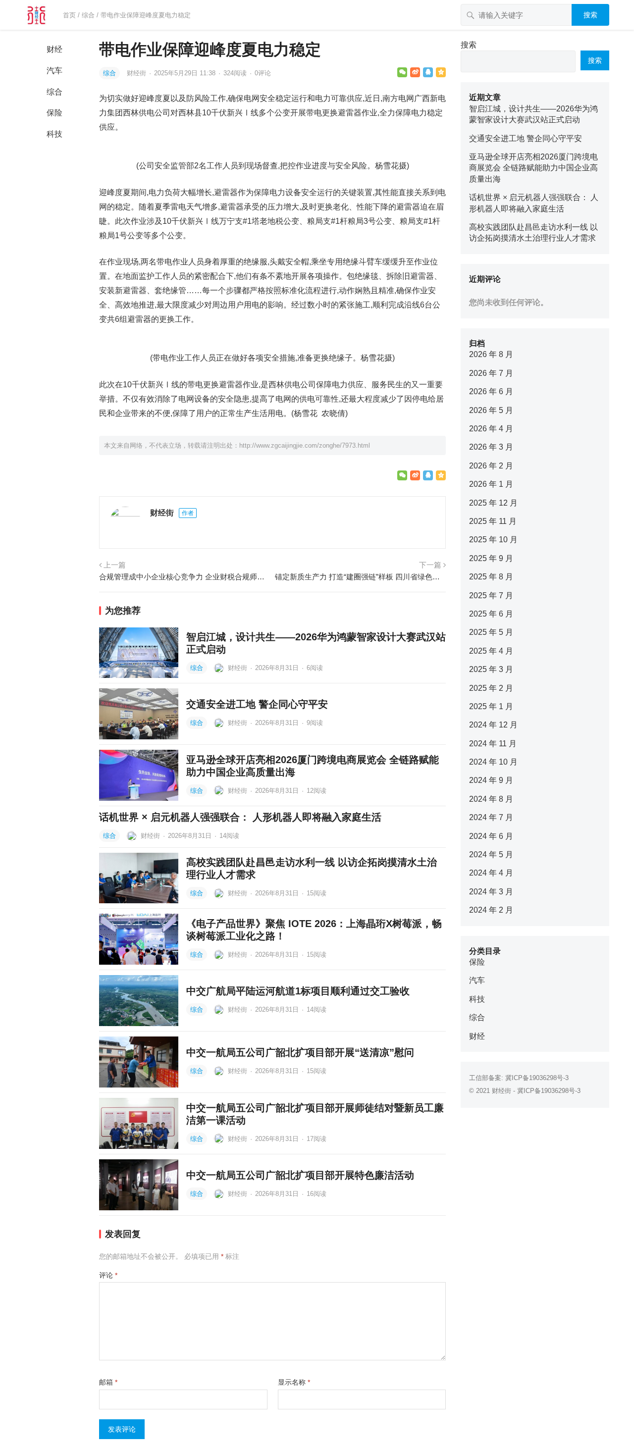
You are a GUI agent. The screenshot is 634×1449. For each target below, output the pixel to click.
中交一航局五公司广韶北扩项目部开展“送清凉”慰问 (300, 1052)
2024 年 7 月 (491, 817)
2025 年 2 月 (491, 688)
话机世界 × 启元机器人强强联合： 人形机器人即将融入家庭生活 (240, 817)
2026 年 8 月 (491, 354)
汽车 (54, 70)
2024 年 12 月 (493, 725)
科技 (54, 134)
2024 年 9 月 (491, 780)
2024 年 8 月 (491, 799)
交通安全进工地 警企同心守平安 (257, 704)
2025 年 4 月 (491, 651)
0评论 (263, 73)
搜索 (590, 15)
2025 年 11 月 (493, 521)
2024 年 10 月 (493, 762)
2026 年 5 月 (491, 410)
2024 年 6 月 (491, 836)
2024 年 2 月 (491, 910)
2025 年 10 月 (493, 539)
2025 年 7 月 (491, 595)
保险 (54, 112)
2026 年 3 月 (491, 447)
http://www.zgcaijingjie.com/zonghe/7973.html (304, 445)
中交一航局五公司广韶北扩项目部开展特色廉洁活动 (300, 1175)
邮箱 (108, 1382)
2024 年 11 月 (493, 743)
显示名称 (294, 1382)
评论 (108, 1275)
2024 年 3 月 (491, 891)
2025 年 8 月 (491, 576)
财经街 (137, 73)
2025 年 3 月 (491, 669)
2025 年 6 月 (491, 614)
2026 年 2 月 (491, 466)
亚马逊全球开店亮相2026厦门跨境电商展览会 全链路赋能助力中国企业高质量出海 (533, 168)
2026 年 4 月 (491, 428)
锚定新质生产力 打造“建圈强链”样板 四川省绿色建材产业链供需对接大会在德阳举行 (360, 576)
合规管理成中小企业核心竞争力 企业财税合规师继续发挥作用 (184, 576)
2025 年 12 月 (493, 503)
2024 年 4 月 (491, 873)
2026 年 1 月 (491, 484)
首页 (69, 15)
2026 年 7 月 (491, 373)
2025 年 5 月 (491, 632)
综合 (88, 15)
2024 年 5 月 (491, 854)
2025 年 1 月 (491, 706)
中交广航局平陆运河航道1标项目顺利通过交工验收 (298, 990)
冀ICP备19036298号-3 (537, 1078)
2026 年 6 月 (491, 391)
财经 (54, 49)
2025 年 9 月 (491, 558)
